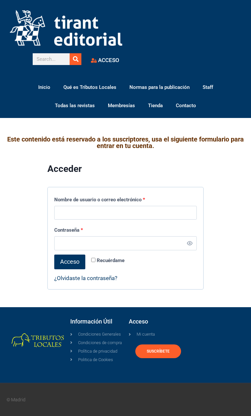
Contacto (186, 105)
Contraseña (70, 228)
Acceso (69, 261)
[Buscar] (75, 59)
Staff (208, 87)
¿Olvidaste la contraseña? (85, 278)
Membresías (121, 105)
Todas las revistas (75, 105)
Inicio (44, 87)
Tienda (155, 105)
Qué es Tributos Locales (89, 87)
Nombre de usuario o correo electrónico (101, 198)
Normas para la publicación (159, 87)
